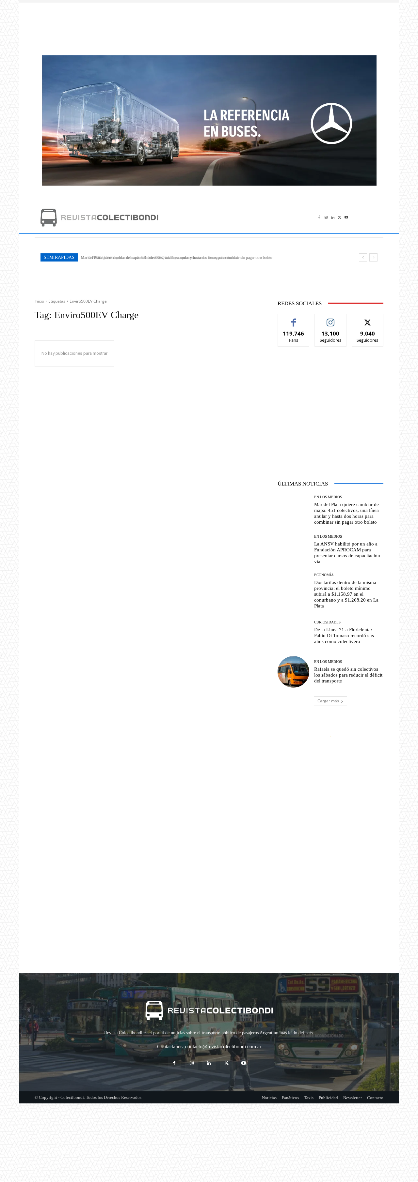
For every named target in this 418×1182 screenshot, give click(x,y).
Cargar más (328, 701)
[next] (373, 257)
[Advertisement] (209, 25)
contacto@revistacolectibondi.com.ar (223, 1046)
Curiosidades (327, 622)
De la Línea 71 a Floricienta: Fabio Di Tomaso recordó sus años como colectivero (344, 635)
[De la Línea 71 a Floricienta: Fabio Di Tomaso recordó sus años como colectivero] (293, 632)
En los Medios (328, 497)
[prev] (363, 257)
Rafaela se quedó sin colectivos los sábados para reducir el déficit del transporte (348, 674)
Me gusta (294, 319)
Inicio (39, 301)
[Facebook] (319, 217)
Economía (324, 575)
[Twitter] (339, 217)
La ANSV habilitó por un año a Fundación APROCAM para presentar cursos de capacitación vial (158, 257)
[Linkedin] (333, 217)
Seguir (330, 319)
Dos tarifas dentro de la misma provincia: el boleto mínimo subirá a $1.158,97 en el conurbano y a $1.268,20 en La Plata (346, 594)
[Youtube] (346, 217)
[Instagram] (326, 217)
